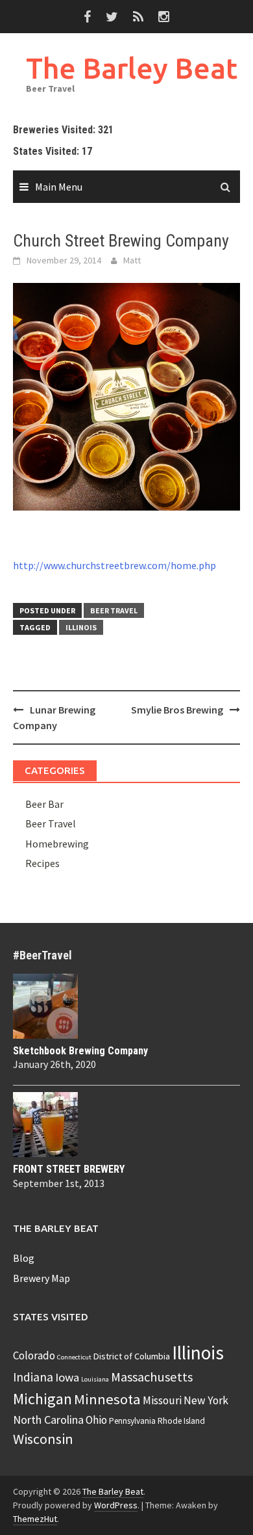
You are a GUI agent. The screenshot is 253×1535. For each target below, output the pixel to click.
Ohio (96, 1420)
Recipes (42, 863)
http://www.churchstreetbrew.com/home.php (114, 565)
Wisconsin (43, 1439)
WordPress (116, 1505)
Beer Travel (114, 610)
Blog (23, 1257)
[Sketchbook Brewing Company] (126, 1006)
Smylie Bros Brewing (177, 709)
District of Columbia (131, 1356)
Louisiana (95, 1379)
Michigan (42, 1399)
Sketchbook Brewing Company (80, 1051)
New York (206, 1400)
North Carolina (48, 1419)
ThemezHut (35, 1519)
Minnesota (107, 1399)
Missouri (162, 1400)
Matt (132, 260)
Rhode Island (181, 1420)
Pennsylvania (132, 1420)
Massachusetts (152, 1376)
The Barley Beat (131, 68)
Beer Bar (44, 803)
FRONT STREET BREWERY (69, 1169)
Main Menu (58, 186)
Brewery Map (41, 1278)
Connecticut (74, 1357)
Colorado (34, 1355)
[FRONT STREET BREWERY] (126, 1124)
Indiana (33, 1377)
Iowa (67, 1377)
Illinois (81, 627)
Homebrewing (57, 843)
